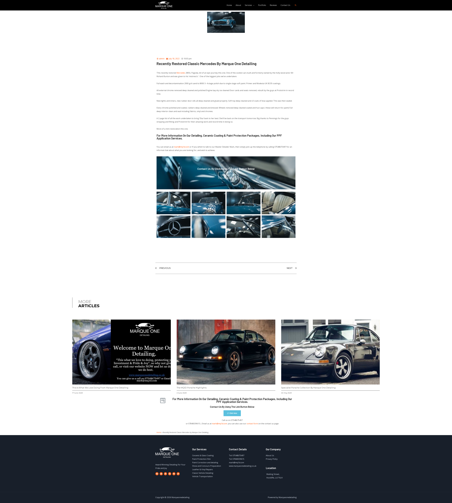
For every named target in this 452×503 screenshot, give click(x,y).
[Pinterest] (169, 473)
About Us (270, 455)
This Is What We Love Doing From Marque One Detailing (100, 388)
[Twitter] (178, 473)
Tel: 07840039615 (236, 459)
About (238, 5)
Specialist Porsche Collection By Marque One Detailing (308, 388)
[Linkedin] (165, 473)
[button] (232, 413)
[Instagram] (161, 473)
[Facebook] (157, 473)
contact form (252, 423)
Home (229, 5)
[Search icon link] (296, 5)
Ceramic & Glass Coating (203, 455)
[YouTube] (174, 473)
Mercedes (181, 73)
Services (248, 5)
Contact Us (285, 5)
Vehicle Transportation (202, 476)
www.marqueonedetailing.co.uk (242, 466)
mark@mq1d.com (182, 147)
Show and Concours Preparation (206, 466)
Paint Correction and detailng (205, 462)
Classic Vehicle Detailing (202, 473)
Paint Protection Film (201, 459)
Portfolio (262, 5)
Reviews (273, 5)
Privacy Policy (272, 459)
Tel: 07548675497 (236, 455)
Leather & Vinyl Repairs (202, 469)
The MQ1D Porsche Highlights (191, 388)
